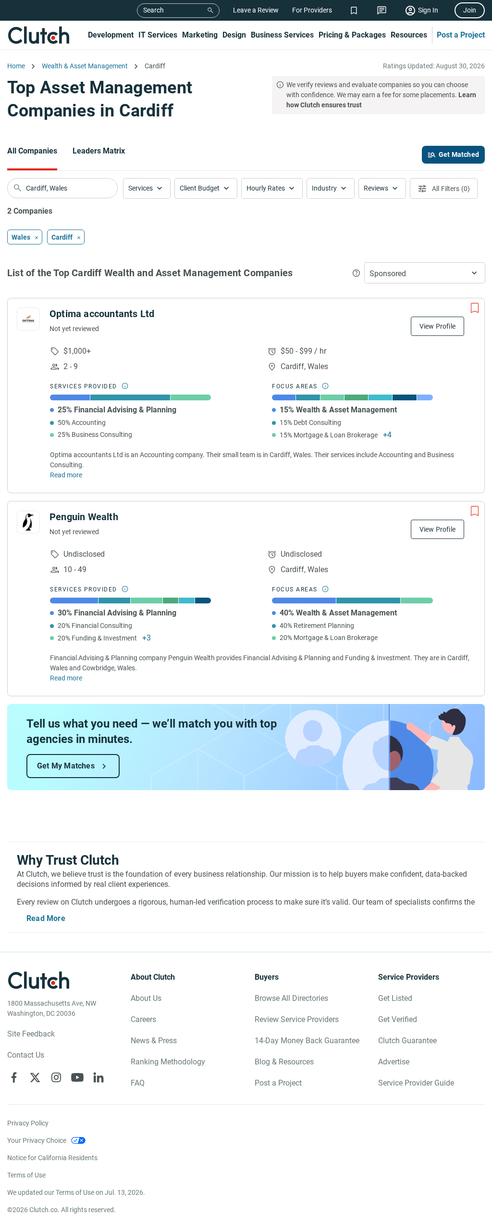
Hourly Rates (265, 188)
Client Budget (200, 188)
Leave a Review (256, 10)
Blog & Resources (284, 1061)
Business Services (282, 34)
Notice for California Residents (52, 1158)
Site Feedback (31, 1033)
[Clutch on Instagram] (56, 1077)
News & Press (154, 1040)
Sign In (428, 10)
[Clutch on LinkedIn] (98, 1077)
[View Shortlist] (354, 10)
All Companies (32, 150)
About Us (146, 998)
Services (140, 188)
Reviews (376, 188)
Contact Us (25, 1055)
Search (153, 10)
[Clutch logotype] (38, 35)
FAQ (138, 1082)
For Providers (312, 10)
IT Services (157, 34)
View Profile (437, 326)
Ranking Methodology (168, 1061)
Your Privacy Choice (36, 1140)
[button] (146, 188)
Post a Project (461, 34)
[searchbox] (62, 188)
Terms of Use (26, 1175)
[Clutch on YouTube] (77, 1077)
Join (469, 10)
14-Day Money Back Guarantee (307, 1040)
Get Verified (397, 1019)
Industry (324, 188)
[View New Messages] (381, 10)
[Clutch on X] (35, 1077)
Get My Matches (66, 765)
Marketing (200, 34)
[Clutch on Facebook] (14, 1077)
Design (234, 34)
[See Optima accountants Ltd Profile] (28, 319)
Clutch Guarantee (407, 1040)
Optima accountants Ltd (101, 314)
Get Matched (459, 154)
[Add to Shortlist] (475, 308)
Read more (66, 475)
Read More (45, 918)
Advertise (393, 1061)
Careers (143, 1019)
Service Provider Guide (416, 1082)
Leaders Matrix (99, 150)
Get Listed (395, 998)
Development (111, 34)
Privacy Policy (28, 1123)
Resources (409, 34)
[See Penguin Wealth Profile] (28, 522)
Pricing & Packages (352, 34)
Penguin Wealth (83, 517)
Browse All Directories (291, 998)
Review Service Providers (297, 1019)
